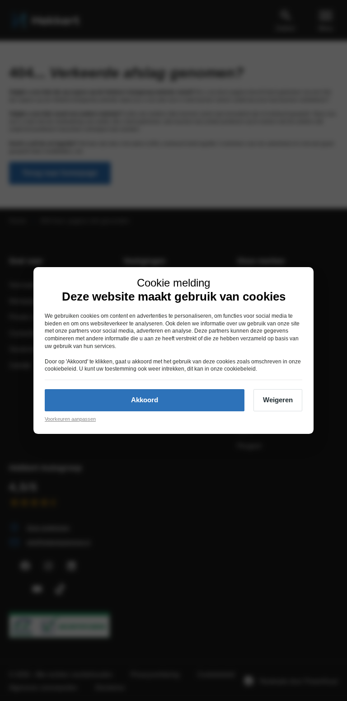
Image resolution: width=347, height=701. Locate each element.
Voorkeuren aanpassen (70, 419)
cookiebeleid (60, 369)
